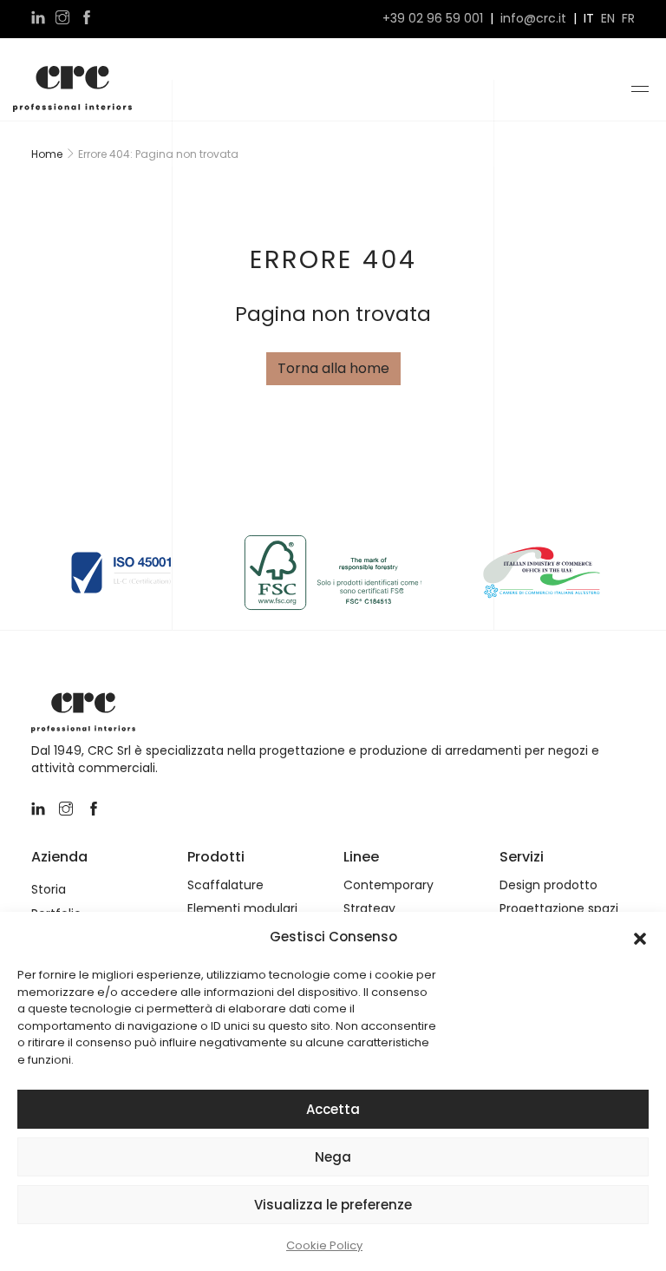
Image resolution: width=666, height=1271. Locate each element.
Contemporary (388, 885)
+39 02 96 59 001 (432, 18)
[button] (640, 937)
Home (46, 154)
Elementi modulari (242, 909)
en (608, 18)
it (589, 18)
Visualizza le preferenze (333, 1205)
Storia (48, 889)
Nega (333, 1157)
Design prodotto (548, 885)
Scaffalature (225, 885)
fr (628, 18)
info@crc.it (533, 18)
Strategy (369, 909)
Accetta (333, 1109)
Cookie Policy (324, 1245)
